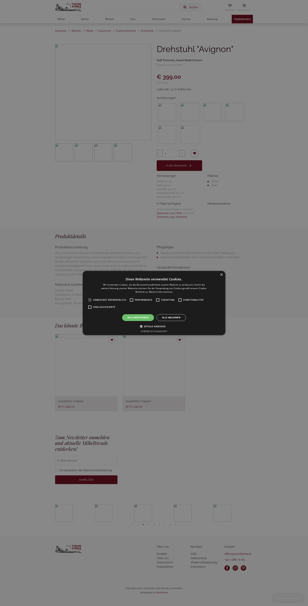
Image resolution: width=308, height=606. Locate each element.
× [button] (221, 274)
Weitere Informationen (161, 291)
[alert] (154, 303)
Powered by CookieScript (154, 331)
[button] (154, 326)
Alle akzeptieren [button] (138, 317)
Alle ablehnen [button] (171, 317)
